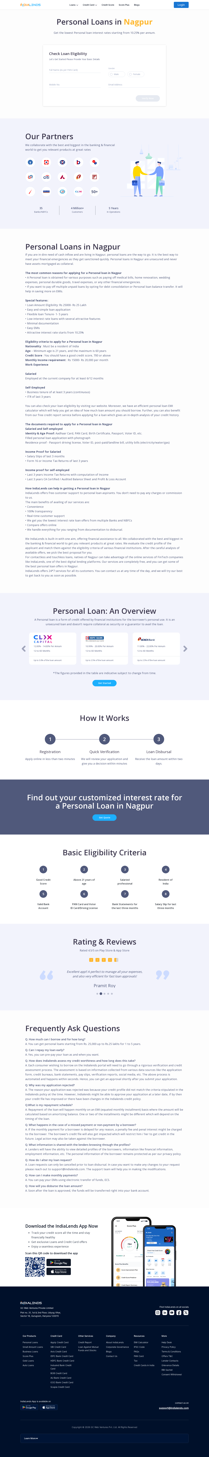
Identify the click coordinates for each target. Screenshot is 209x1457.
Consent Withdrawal (172, 1374)
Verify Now (148, 98)
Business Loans (30, 1351)
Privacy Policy (169, 1347)
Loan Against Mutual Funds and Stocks (88, 1349)
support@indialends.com (174, 1407)
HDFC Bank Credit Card (62, 1360)
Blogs (137, 5)
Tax (136, 1360)
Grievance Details (170, 1365)
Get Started (104, 683)
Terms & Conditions (171, 1351)
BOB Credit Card (58, 1373)
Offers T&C (167, 1356)
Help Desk (167, 1342)
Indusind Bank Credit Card (60, 1367)
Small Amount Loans (33, 1347)
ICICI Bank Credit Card (61, 1382)
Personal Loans (30, 1342)
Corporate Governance (117, 1347)
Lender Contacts (170, 1360)
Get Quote (104, 817)
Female (136, 74)
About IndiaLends (115, 1342)
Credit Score (108, 5)
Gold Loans (28, 1360)
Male (116, 74)
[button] (23, 648)
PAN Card (139, 1356)
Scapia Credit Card (60, 1387)
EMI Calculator (141, 1342)
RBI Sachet (167, 1370)
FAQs (136, 1351)
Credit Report (85, 1342)
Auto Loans (28, 1365)
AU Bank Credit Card (60, 1377)
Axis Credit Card (58, 1351)
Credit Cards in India (144, 1365)
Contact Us (111, 1356)
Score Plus (124, 5)
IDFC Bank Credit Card (61, 1356)
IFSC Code (139, 1347)
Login (181, 4)
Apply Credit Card (59, 1342)
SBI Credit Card (58, 1347)
